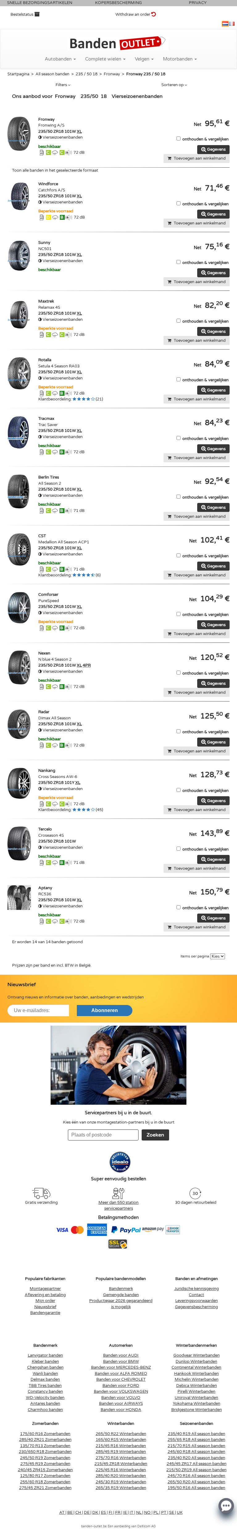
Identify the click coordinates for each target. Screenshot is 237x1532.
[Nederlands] (225, 24)
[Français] (232, 24)
